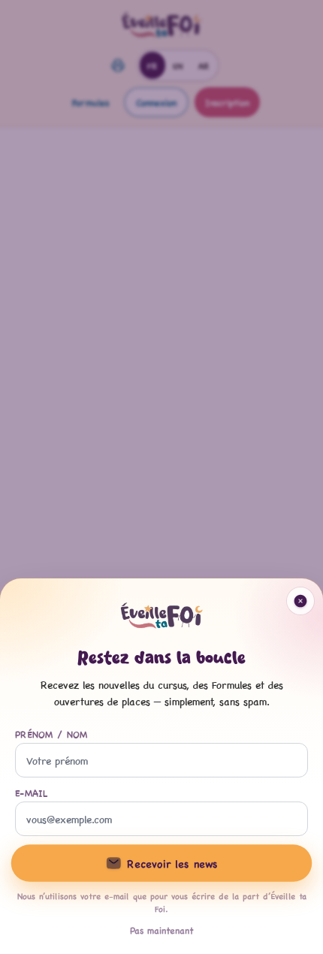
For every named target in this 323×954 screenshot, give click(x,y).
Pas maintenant (162, 930)
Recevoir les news (172, 863)
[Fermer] (161, 477)
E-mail (31, 792)
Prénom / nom (51, 734)
